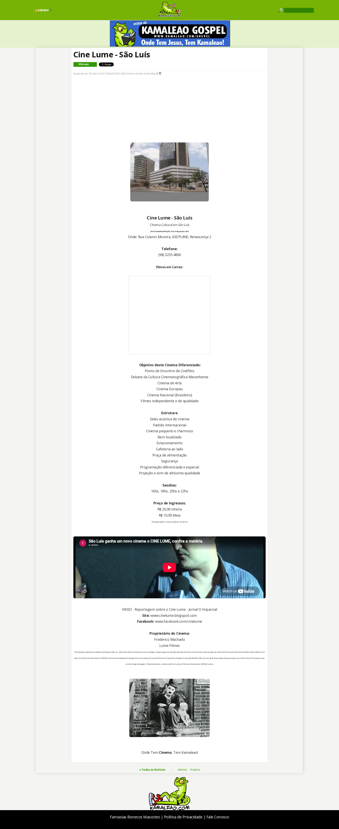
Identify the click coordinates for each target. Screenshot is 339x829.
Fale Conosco (217, 817)
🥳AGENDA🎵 (43, 10)
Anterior (182, 769)
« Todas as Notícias (152, 769)
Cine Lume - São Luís (111, 54)
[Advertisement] (169, 108)
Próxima (195, 769)
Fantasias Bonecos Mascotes (135, 817)
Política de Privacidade (183, 817)
